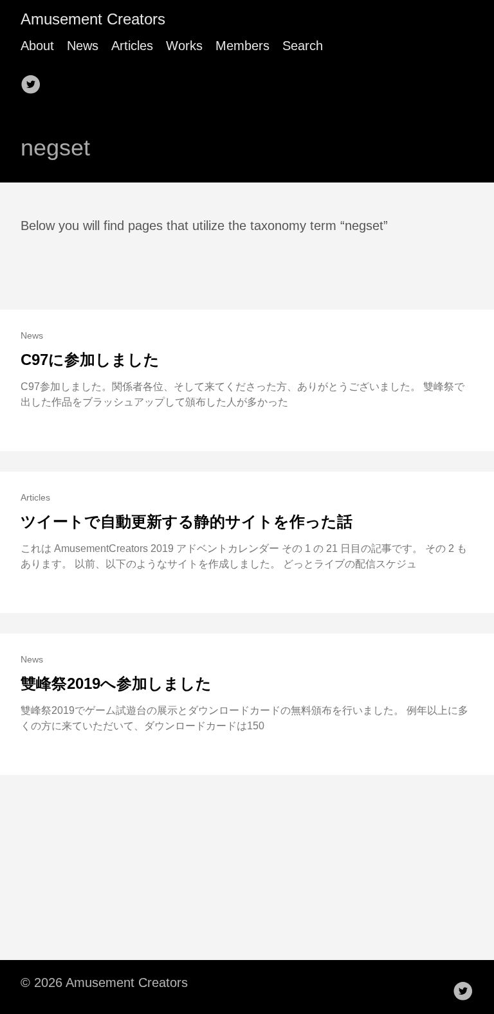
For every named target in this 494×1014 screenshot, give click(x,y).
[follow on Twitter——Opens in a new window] (35, 80)
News (82, 46)
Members (242, 46)
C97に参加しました (90, 359)
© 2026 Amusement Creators (104, 982)
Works (184, 46)
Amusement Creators (93, 19)
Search (302, 46)
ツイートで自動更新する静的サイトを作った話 (186, 521)
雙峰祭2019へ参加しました (116, 683)
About (37, 46)
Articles (132, 46)
